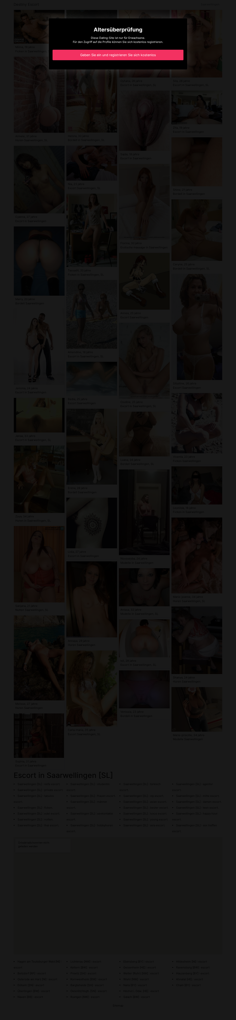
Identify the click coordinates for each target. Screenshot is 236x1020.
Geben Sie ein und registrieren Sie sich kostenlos (118, 55)
